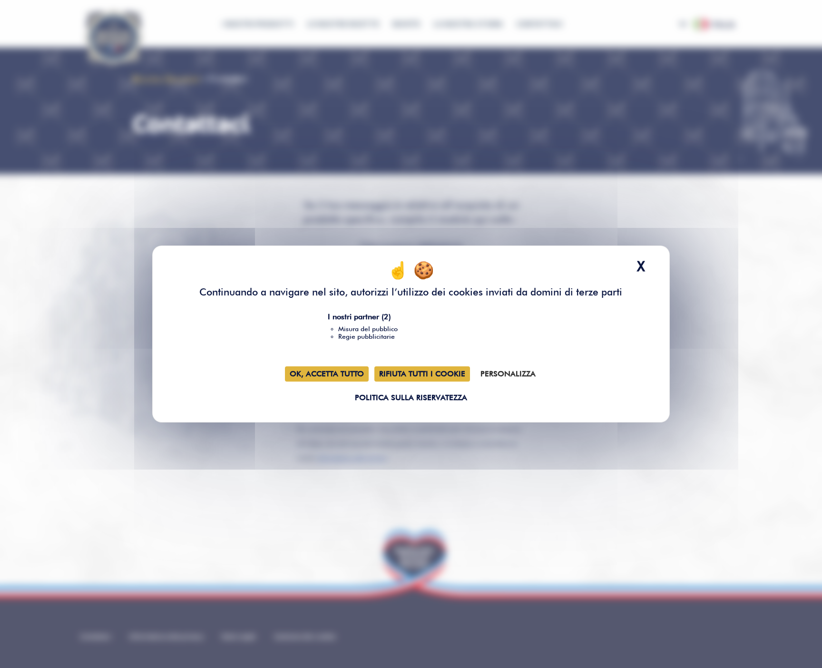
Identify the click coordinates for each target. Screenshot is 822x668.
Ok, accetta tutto (327, 373)
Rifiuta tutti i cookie (422, 373)
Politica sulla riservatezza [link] (411, 397)
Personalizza (508, 373)
